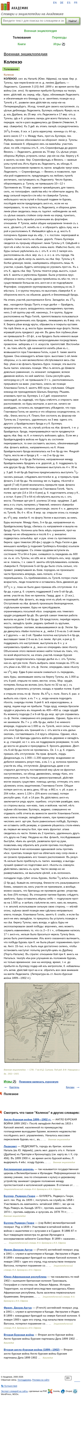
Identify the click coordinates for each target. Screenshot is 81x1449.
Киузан (70, 1087)
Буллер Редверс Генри (19, 1222)
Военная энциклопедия (40, 31)
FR (75, 3)
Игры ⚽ (59, 44)
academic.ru (14, 6)
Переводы (59, 37)
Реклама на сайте (40, 1380)
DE (61, 3)
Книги (22, 44)
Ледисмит (10, 1146)
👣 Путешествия (9, 1386)
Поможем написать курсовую (38, 1081)
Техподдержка (24, 1380)
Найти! (73, 20)
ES (68, 3)
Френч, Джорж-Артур (18, 1307)
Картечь (14, 1087)
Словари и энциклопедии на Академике (32, 14)
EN (55, 3)
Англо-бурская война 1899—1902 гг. (27, 1119)
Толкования (22, 37)
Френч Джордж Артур (18, 1249)
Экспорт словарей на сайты (14, 1391)
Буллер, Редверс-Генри (19, 1195)
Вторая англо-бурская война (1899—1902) (32, 1349)
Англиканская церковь (19, 1169)
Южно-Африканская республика (25, 1276)
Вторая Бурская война (19, 1334)
